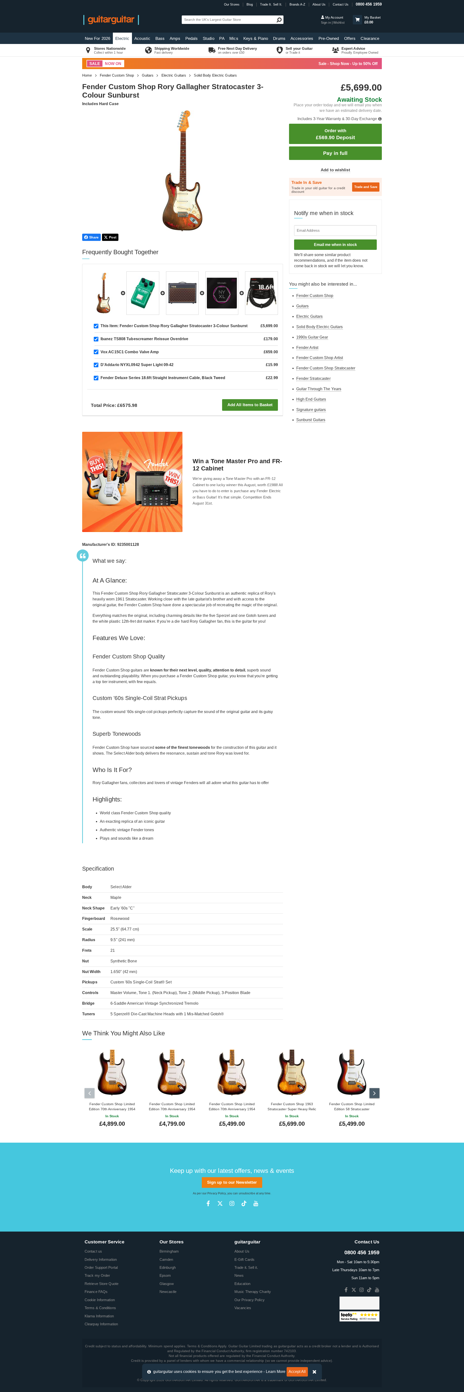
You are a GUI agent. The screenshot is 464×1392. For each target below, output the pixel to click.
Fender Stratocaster (313, 378)
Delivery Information (101, 1259)
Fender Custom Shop (117, 75)
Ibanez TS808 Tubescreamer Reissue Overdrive (144, 339)
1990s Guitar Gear (312, 337)
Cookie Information (100, 1300)
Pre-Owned (329, 38)
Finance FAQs (96, 1292)
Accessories (301, 38)
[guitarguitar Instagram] (231, 1203)
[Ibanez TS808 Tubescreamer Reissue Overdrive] (142, 293)
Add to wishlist (335, 170)
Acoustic (142, 38)
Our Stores (231, 4)
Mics (233, 38)
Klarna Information (99, 1316)
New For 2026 (97, 38)
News (239, 1275)
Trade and (365, 187)
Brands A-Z (297, 4)
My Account (333, 17)
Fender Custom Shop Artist (319, 358)
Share (94, 237)
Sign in (326, 22)
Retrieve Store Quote (101, 1284)
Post (112, 237)
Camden (166, 1259)
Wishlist (339, 22)
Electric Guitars (173, 75)
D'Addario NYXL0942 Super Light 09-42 (137, 365)
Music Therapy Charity (252, 1292)
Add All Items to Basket (250, 405)
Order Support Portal (101, 1267)
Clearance (370, 38)
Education (242, 1284)
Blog (249, 4)
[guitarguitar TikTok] (243, 1203)
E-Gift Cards (244, 1259)
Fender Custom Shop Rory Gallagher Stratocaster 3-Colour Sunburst (174, 326)
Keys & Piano (255, 38)
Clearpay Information (101, 1324)
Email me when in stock (335, 245)
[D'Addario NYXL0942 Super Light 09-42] (221, 293)
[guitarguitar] (111, 20)
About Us (319, 4)
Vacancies (242, 1308)
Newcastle (168, 1292)
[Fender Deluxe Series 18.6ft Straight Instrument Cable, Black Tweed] (261, 293)
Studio (208, 38)
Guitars (148, 75)
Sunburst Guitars (311, 420)
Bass (160, 38)
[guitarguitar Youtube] (255, 1203)
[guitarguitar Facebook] (208, 1203)
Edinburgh (168, 1267)
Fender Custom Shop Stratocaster (325, 368)
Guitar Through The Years (318, 389)
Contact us (93, 1251)
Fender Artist (307, 348)
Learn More (276, 1372)
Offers (350, 38)
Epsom (165, 1275)
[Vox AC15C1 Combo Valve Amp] (182, 293)
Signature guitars (311, 410)
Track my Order (97, 1275)
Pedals (191, 38)
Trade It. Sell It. (271, 4)
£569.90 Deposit (335, 134)
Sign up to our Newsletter (232, 1182)
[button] (357, 19)
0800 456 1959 (369, 4)
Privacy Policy (216, 1193)
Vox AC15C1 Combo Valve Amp (130, 352)
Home (87, 75)
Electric (122, 38)
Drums (279, 38)
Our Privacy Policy (249, 1300)
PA (221, 38)
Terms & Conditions (100, 1308)
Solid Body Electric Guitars (215, 75)
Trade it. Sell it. (246, 1267)
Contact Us (341, 4)
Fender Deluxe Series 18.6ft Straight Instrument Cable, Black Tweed (163, 378)
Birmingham (169, 1251)
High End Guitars (311, 399)
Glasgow (167, 1284)
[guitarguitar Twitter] (220, 1203)
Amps (175, 38)
